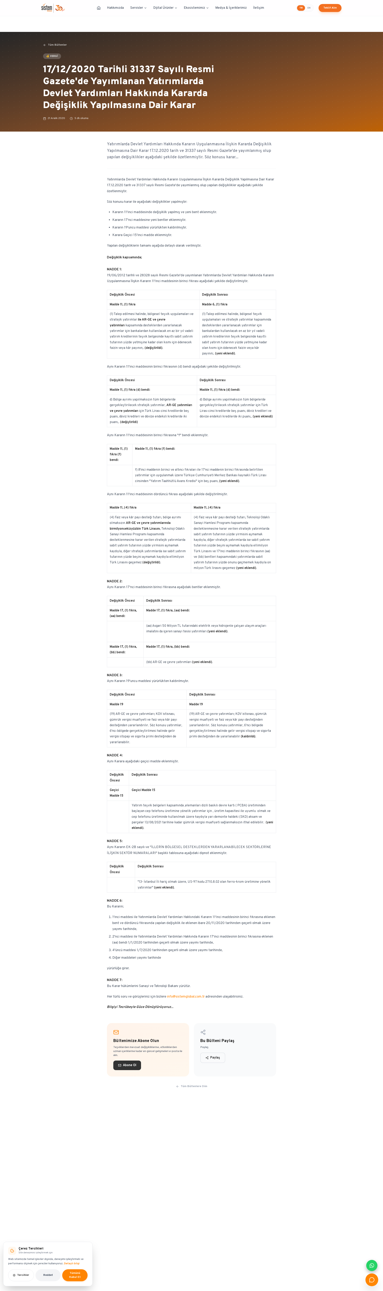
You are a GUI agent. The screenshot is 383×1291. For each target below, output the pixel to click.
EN (308, 8)
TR (301, 8)
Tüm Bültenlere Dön (194, 1086)
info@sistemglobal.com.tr (186, 997)
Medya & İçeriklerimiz (231, 8)
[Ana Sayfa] (99, 8)
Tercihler (23, 1275)
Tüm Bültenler (57, 45)
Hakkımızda (115, 8)
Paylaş (215, 1058)
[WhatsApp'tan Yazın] (371, 1265)
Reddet (48, 1275)
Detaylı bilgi (72, 1263)
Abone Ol (129, 1065)
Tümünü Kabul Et (75, 1275)
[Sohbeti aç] (371, 1279)
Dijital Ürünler (163, 8)
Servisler (136, 8)
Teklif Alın (330, 8)
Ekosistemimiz (194, 8)
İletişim (258, 8)
